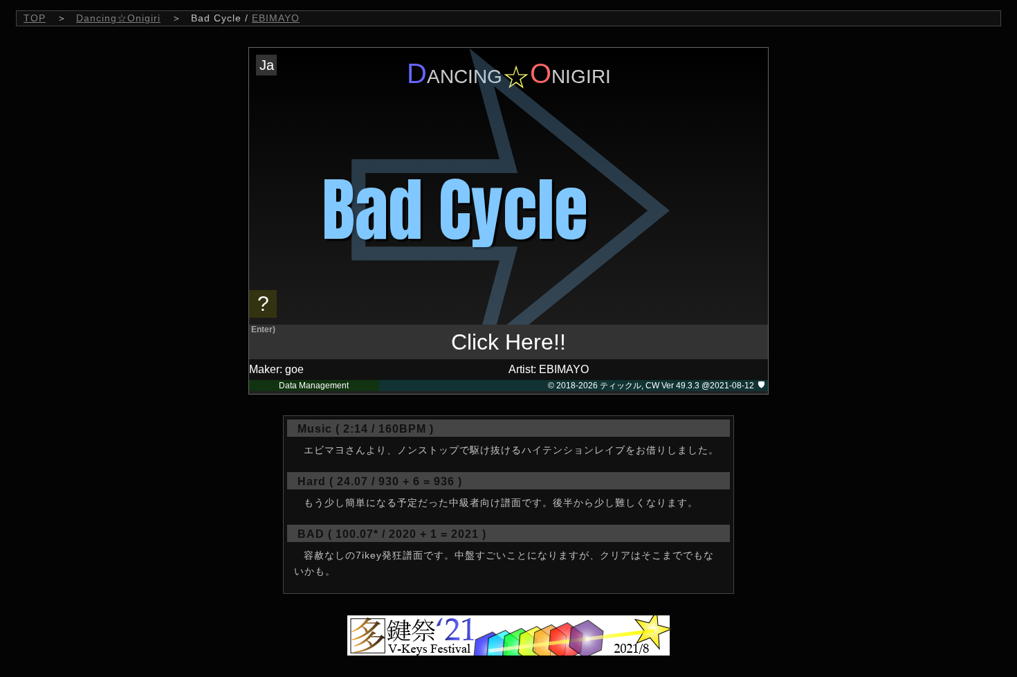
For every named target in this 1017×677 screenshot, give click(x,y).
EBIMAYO (276, 18)
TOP (35, 18)
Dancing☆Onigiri (118, 18)
